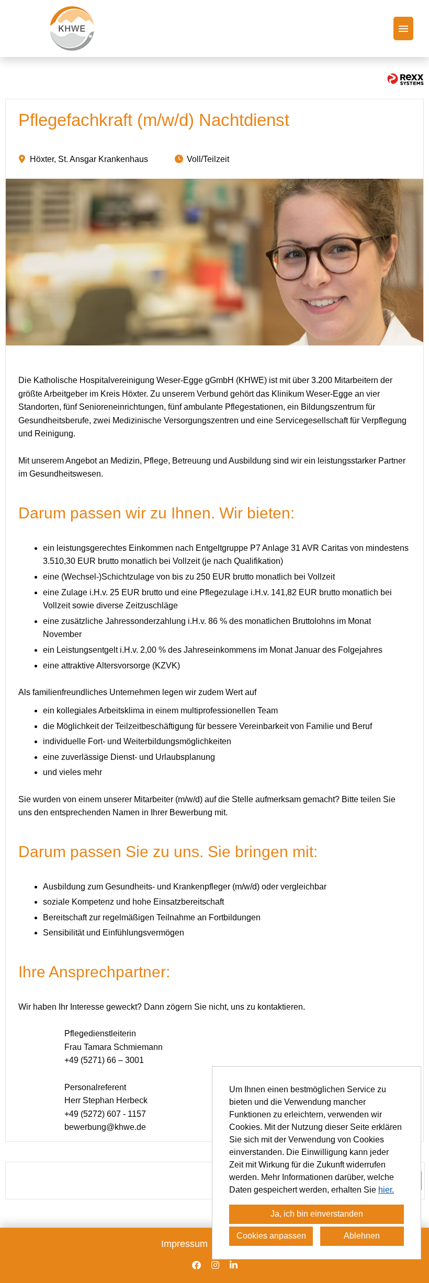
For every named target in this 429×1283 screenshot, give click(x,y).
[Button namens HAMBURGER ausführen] (403, 28)
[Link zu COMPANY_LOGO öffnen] (72, 28)
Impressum (184, 1244)
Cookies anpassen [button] (271, 1235)
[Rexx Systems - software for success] (405, 79)
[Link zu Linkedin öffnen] (233, 1265)
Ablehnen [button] (362, 1235)
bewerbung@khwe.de (105, 1127)
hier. (386, 1189)
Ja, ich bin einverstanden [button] (316, 1213)
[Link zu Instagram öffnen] (215, 1265)
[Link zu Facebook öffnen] (196, 1265)
